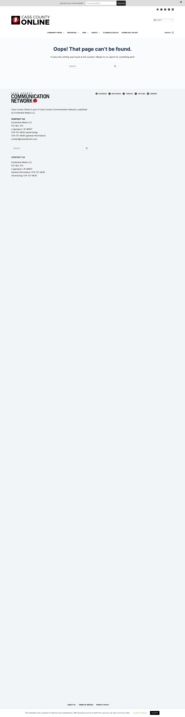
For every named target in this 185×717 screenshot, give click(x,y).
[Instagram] (161, 9)
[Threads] (165, 9)
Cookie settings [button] (140, 713)
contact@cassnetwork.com (24, 139)
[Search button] (115, 66)
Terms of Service (86, 705)
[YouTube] (169, 9)
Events (94, 33)
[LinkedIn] (173, 9)
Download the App (130, 33)
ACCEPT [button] (155, 713)
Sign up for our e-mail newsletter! (71, 3)
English (159, 20)
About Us (72, 705)
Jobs (84, 33)
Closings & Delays (111, 33)
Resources (72, 33)
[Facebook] (158, 9)
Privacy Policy (102, 705)
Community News (54, 33)
